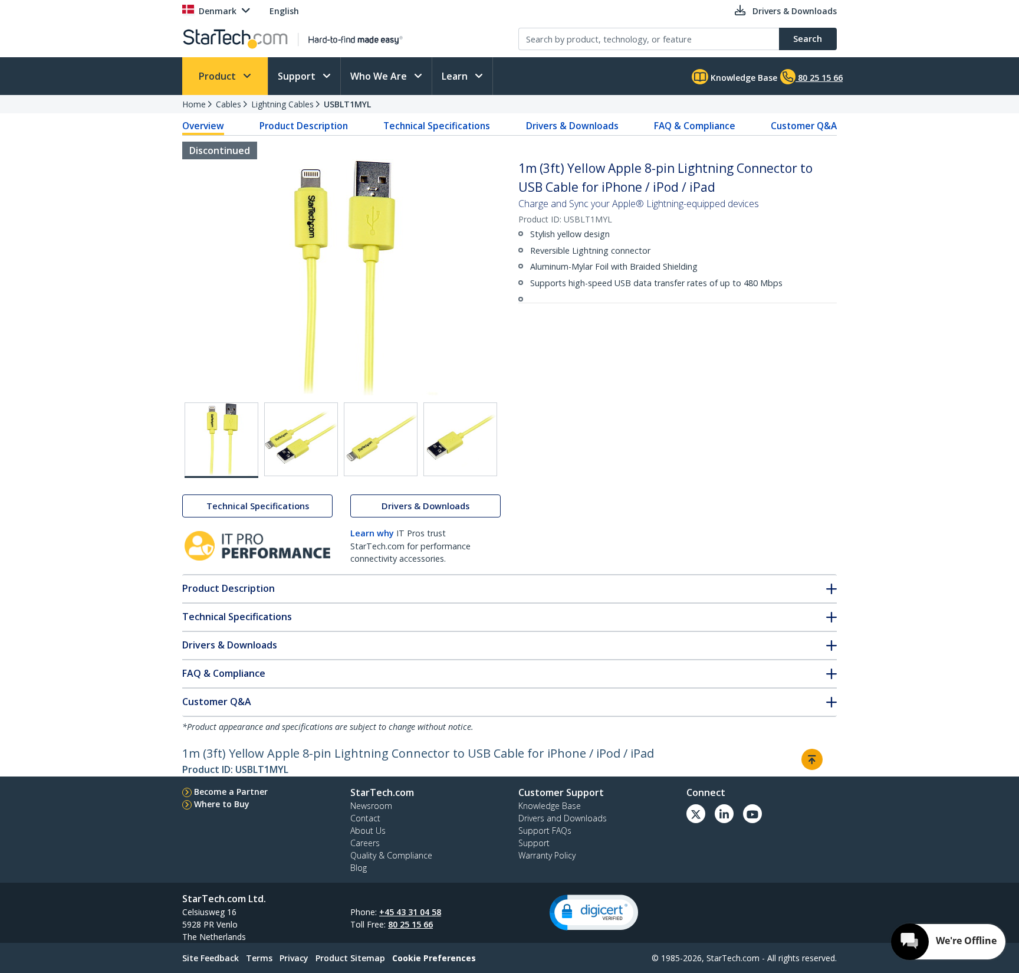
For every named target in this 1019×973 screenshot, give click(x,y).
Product (218, 76)
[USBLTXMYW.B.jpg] (301, 439)
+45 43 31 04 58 (410, 912)
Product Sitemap (350, 958)
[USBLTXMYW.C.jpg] (381, 439)
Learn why (372, 533)
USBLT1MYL (347, 104)
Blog (358, 867)
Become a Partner (231, 791)
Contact (365, 818)
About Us (368, 830)
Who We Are (379, 76)
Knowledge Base (742, 77)
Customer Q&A (804, 125)
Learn (456, 76)
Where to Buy (221, 804)
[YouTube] (752, 813)
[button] (594, 912)
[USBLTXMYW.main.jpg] (221, 440)
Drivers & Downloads (572, 125)
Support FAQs (544, 830)
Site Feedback (210, 958)
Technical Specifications (436, 125)
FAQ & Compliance (694, 125)
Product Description (303, 125)
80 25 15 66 (410, 924)
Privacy (294, 958)
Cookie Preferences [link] (434, 958)
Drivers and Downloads (562, 818)
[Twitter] (695, 813)
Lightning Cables (282, 104)
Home (194, 104)
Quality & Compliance (391, 855)
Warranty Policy (547, 855)
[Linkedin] (724, 813)
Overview (203, 125)
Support (298, 76)
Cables (228, 104)
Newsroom (371, 805)
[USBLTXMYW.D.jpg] (460, 439)
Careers (365, 842)
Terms (259, 958)
